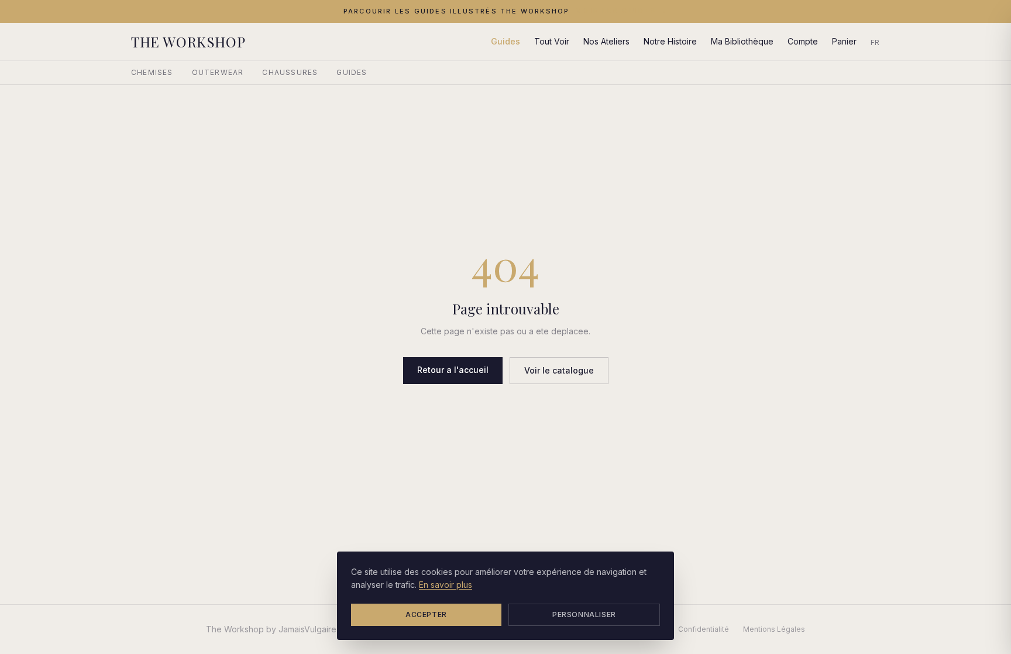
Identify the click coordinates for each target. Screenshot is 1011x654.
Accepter (426, 614)
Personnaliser (584, 614)
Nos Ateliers (606, 41)
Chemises (152, 72)
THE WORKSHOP (188, 41)
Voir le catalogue (559, 370)
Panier (844, 41)
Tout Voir (551, 41)
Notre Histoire (670, 41)
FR (875, 42)
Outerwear (218, 72)
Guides (505, 41)
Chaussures (290, 72)
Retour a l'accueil (453, 370)
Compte (803, 41)
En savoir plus (445, 585)
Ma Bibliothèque (742, 41)
